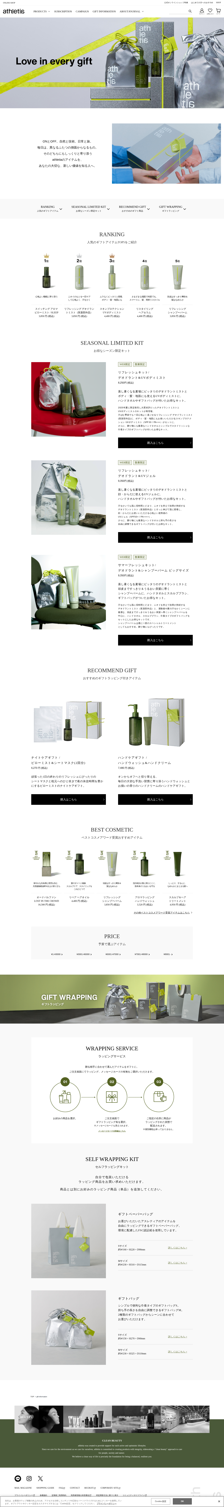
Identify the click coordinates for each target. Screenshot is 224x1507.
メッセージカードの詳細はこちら (112, 1131)
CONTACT (75, 1488)
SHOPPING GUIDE (45, 1488)
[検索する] (190, 11)
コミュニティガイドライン (134, 1495)
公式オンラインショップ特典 (176, 3)
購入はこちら (155, 442)
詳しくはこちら (176, 1247)
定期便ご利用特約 (59, 1495)
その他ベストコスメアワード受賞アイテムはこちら (162, 912)
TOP (32, 1397)
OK (182, 1501)
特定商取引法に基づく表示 (107, 1495)
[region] (112, 1501)
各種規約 (43, 1495)
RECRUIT (89, 1488)
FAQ (61, 1488)
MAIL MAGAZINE (23, 1488)
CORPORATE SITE (109, 1488)
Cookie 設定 (160, 1501)
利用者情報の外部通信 (80, 1495)
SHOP (218, 3)
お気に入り (210, 14)
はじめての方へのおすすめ (202, 3)
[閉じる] (219, 1501)
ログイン (202, 14)
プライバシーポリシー (23, 1495)
